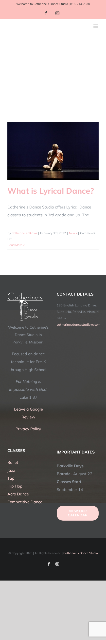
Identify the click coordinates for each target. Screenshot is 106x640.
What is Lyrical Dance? (50, 191)
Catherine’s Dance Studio (80, 553)
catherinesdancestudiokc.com (78, 324)
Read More (14, 245)
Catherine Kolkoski (24, 233)
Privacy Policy (28, 428)
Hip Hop (14, 486)
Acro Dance (18, 493)
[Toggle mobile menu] (96, 26)
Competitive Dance (24, 501)
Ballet (12, 462)
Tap (11, 478)
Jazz (11, 470)
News (73, 233)
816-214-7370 (80, 4)
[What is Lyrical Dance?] (53, 151)
